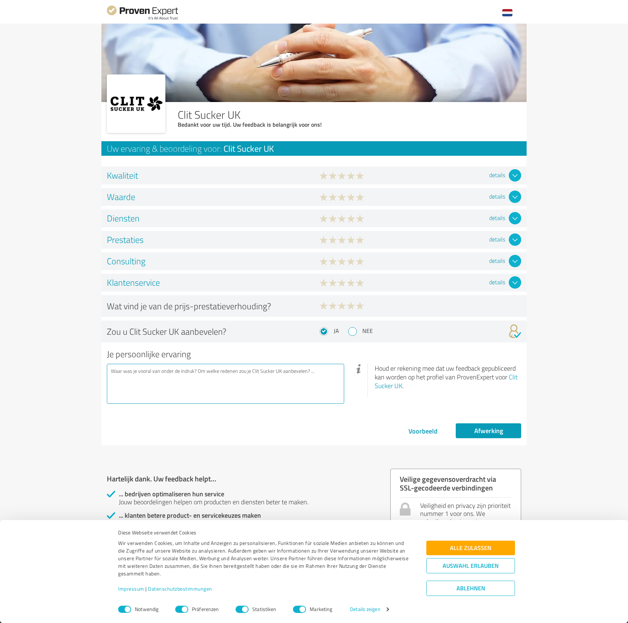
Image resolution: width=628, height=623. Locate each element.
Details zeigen (365, 609)
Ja (336, 331)
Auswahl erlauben (471, 566)
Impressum (131, 589)
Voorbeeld (423, 431)
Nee (367, 331)
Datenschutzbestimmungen (180, 589)
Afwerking (488, 430)
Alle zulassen (470, 548)
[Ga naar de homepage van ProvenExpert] (142, 18)
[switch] (181, 609)
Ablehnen (470, 588)
